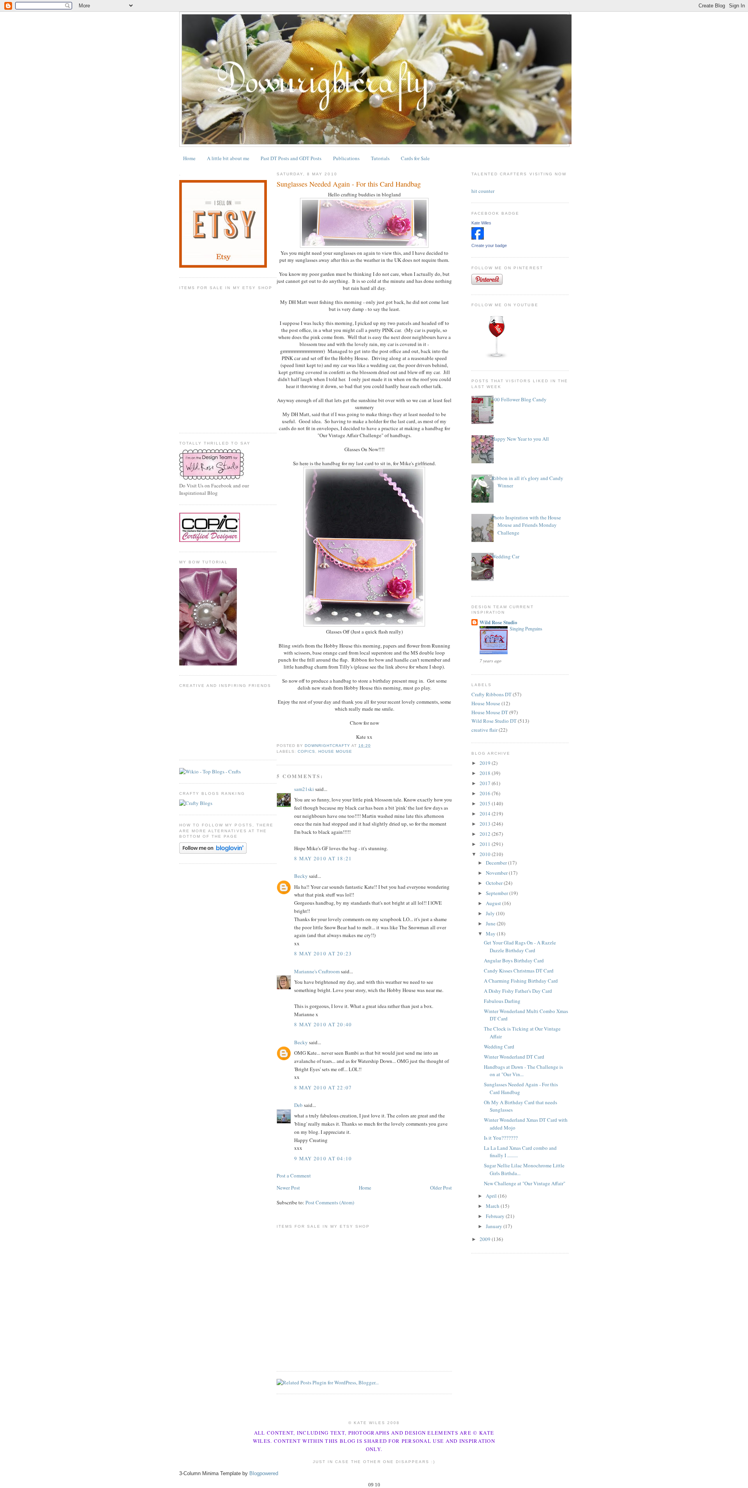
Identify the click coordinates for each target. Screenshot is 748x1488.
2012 (486, 833)
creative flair (484, 729)
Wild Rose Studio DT (494, 720)
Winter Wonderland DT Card (514, 1056)
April (492, 1195)
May (491, 933)
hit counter (482, 190)
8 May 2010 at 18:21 (323, 858)
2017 (486, 783)
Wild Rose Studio (498, 622)
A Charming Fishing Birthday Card (521, 980)
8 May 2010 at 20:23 (323, 953)
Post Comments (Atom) (329, 1202)
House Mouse (335, 751)
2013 (486, 823)
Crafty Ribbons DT (491, 694)
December (497, 862)
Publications (346, 158)
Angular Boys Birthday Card (514, 960)
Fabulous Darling (502, 1000)
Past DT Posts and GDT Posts (291, 158)
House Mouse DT (489, 712)
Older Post (441, 1187)
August (494, 903)
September (497, 893)
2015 (486, 803)
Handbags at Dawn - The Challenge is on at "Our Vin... (523, 1070)
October (495, 882)
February (496, 1216)
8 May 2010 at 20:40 (323, 1024)
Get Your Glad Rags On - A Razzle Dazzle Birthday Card (520, 946)
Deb (298, 1104)
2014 (486, 813)
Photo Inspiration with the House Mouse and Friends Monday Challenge (526, 525)
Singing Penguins (526, 628)
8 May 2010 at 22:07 (323, 1087)
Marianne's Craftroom (317, 971)
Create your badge (489, 245)
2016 (486, 793)
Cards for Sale (415, 158)
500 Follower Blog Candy (519, 399)
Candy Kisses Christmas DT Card (519, 970)
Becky (301, 875)
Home (189, 158)
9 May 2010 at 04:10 (323, 1158)
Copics (306, 751)
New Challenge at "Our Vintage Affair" (524, 1183)
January (494, 1226)
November (497, 872)
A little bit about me (228, 158)
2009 (486, 1239)
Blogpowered (263, 1473)
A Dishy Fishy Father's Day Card (518, 990)
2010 (486, 854)
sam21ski (304, 789)
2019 (486, 762)
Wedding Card (499, 1046)
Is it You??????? (501, 1137)
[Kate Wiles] (477, 237)
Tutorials (380, 158)
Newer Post (288, 1187)
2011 (486, 843)
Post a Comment (294, 1175)
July (491, 913)
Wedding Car (505, 556)
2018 (486, 773)
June (491, 923)
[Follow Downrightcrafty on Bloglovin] (213, 851)
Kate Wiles (481, 223)
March (493, 1205)
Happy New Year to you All (520, 438)
